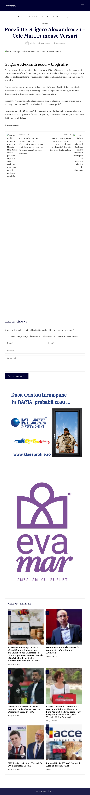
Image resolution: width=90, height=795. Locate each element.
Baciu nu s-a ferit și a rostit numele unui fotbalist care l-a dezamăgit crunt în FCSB (24, 709)
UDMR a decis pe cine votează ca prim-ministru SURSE (25, 764)
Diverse (45, 23)
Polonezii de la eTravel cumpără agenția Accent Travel (63, 764)
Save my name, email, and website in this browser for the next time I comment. (42, 336)
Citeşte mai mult (12, 125)
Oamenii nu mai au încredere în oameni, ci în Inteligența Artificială (62, 650)
